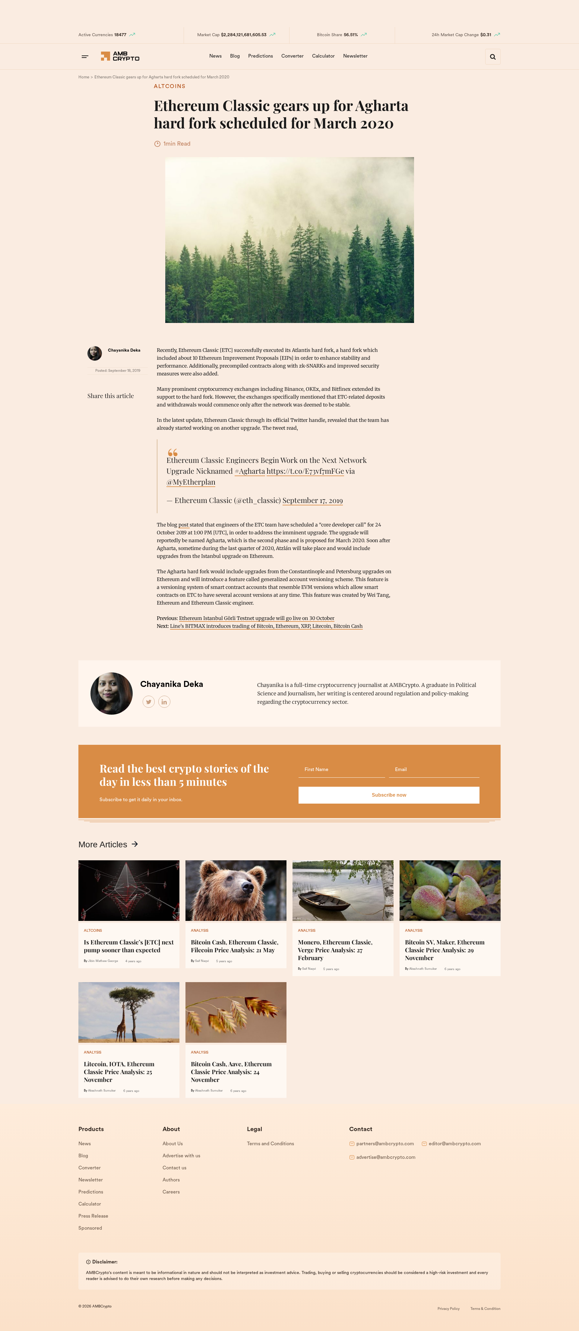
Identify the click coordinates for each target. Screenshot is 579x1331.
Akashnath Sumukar (423, 969)
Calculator (323, 56)
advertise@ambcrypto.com (386, 1157)
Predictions (260, 56)
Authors (171, 1180)
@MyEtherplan (190, 481)
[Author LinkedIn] (165, 702)
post (184, 525)
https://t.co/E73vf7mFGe (305, 471)
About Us (173, 1144)
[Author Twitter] (149, 702)
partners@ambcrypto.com (385, 1144)
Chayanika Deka (124, 350)
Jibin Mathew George (103, 961)
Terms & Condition (485, 1309)
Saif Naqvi (202, 961)
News (215, 56)
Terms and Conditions (270, 1144)
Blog (235, 56)
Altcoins (170, 87)
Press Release (93, 1216)
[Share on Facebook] (93, 411)
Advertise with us (181, 1156)
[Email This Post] (133, 411)
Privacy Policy (449, 1309)
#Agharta (250, 471)
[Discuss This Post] (93, 425)
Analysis (199, 931)
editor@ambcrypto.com (455, 1144)
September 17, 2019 (313, 500)
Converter (292, 56)
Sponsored (90, 1228)
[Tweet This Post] (107, 411)
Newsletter (355, 56)
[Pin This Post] (120, 411)
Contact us (174, 1168)
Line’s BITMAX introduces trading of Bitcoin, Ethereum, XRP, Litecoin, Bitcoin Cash (266, 626)
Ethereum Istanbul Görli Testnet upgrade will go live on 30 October (256, 618)
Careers (171, 1192)
